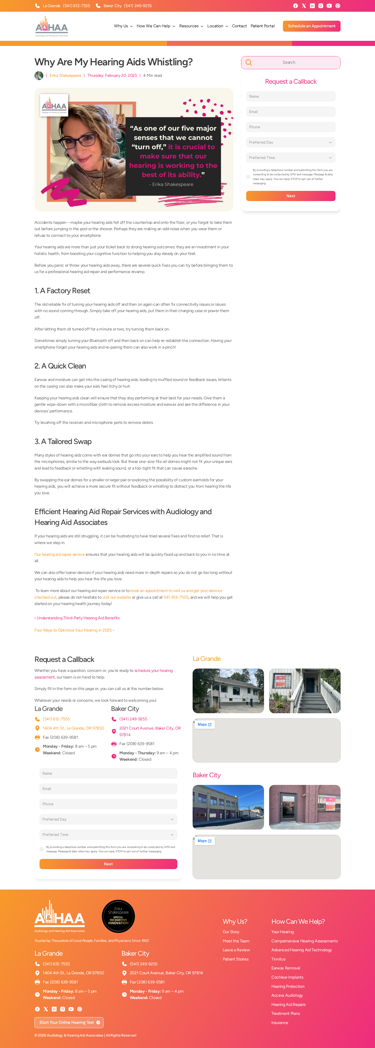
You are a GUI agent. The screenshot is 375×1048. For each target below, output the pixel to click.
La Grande (48, 709)
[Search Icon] (291, 62)
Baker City (125, 709)
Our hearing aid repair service (59, 554)
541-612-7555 (176, 597)
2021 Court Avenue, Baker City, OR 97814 (166, 972)
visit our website (117, 597)
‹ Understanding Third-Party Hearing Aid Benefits (77, 617)
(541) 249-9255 (138, 5)
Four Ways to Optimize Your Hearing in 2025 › (74, 630)
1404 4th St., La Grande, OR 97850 (73, 728)
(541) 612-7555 (76, 5)
